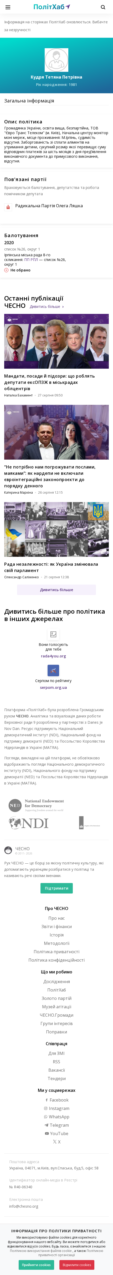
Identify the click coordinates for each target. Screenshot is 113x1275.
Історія (57, 935)
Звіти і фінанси (57, 926)
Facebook (59, 1100)
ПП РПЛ (31, 259)
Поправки (56, 1032)
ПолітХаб (56, 990)
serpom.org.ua (53, 687)
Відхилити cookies (77, 1265)
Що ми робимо (56, 971)
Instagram (58, 1108)
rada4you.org (53, 655)
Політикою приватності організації (70, 1253)
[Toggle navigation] (8, 6)
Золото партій (56, 998)
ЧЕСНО (22, 849)
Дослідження (56, 981)
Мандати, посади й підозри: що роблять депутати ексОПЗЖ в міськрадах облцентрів (49, 382)
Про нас (56, 918)
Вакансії (56, 1070)
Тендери (57, 1078)
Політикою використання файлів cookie (41, 1251)
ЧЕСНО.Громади (56, 1015)
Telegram (59, 1125)
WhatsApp (58, 1117)
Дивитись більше (45, 306)
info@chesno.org (23, 1206)
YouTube (58, 1133)
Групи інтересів (56, 1023)
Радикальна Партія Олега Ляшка (49, 205)
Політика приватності (56, 952)
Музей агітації (56, 1007)
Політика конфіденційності (56, 960)
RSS (56, 1062)
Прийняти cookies (36, 1265)
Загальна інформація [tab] (29, 100)
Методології (56, 943)
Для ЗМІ (56, 1053)
